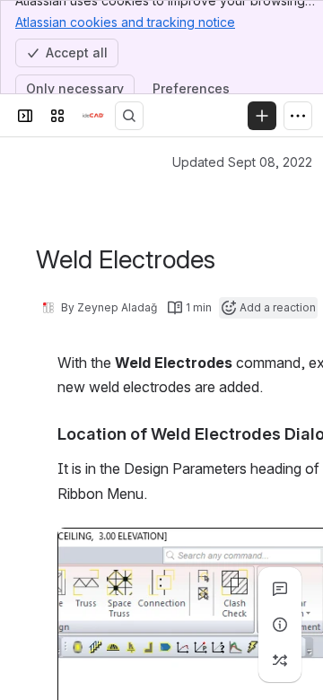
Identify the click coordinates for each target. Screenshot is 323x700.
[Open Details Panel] (280, 624)
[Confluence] (93, 115)
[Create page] (280, 660)
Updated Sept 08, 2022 (242, 162)
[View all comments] (280, 588)
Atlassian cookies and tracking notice (125, 22)
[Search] (129, 115)
